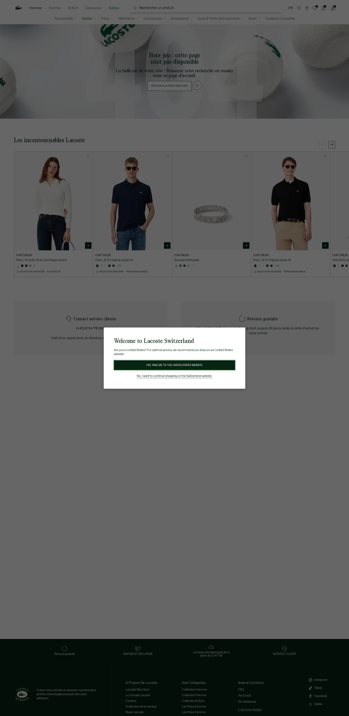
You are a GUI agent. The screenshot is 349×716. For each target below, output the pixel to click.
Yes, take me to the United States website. (174, 365)
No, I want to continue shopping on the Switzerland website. (174, 376)
